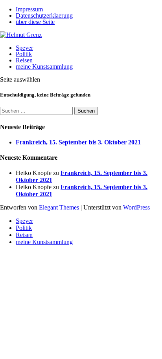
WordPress (136, 207)
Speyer (24, 47)
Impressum (29, 9)
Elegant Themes (59, 207)
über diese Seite (35, 21)
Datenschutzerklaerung (44, 15)
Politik (24, 54)
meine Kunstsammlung (44, 66)
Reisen (24, 60)
